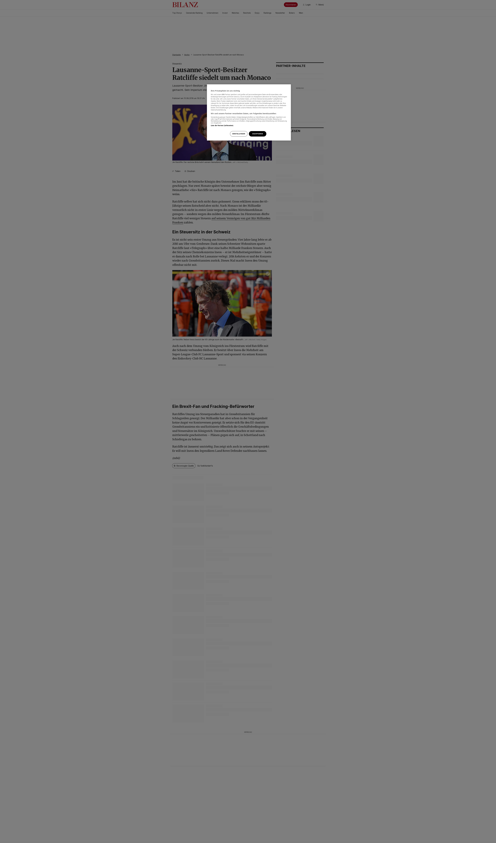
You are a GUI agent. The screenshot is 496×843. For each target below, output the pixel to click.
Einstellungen (238, 134)
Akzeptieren (257, 134)
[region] (249, 112)
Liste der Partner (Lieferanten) (222, 125)
